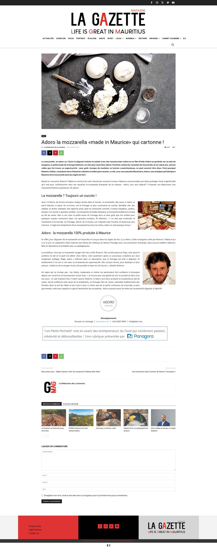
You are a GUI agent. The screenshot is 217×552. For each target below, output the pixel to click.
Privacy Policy (35, 526)
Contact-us (34, 533)
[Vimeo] (167, 2)
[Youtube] (173, 2)
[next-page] (47, 435)
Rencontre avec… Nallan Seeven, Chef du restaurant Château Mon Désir (70, 372)
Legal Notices (35, 529)
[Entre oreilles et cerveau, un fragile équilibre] (163, 417)
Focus (43, 136)
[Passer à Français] (108, 545)
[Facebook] (151, 2)
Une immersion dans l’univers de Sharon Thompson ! (154, 372)
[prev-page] (43, 435)
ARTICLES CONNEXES (51, 404)
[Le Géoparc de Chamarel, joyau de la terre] (53, 417)
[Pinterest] (55, 152)
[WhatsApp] (61, 152)
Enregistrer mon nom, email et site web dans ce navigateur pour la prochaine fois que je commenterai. (86, 495)
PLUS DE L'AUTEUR (70, 404)
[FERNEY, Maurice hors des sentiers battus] (81, 417)
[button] (173, 44)
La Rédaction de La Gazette (54, 147)
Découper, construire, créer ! (106, 428)
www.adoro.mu (102, 321)
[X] (162, 2)
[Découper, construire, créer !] (108, 417)
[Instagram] (157, 2)
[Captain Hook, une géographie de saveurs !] (136, 417)
